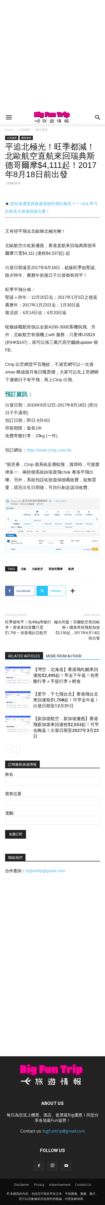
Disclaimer (21, 1184)
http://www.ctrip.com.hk (49, 450)
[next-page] (16, 749)
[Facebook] (39, 1166)
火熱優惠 (24, 130)
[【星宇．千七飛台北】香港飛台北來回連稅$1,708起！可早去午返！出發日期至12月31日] (18, 700)
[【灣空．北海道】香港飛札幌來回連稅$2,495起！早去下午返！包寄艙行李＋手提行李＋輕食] (18, 675)
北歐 (23, 569)
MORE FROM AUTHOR (64, 656)
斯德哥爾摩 (56, 569)
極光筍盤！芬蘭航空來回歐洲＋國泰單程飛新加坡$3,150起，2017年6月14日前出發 (77, 630)
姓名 (9, 774)
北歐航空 (37, 569)
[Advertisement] (52, 55)
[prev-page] (8, 749)
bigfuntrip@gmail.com (45, 871)
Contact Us (83, 1184)
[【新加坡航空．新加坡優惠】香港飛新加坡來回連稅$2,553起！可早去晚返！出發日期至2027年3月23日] (18, 724)
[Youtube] (66, 1166)
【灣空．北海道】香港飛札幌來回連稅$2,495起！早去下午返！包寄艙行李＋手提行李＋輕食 (66, 675)
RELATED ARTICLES (24, 656)
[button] (9, 117)
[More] (72, 591)
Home (9, 130)
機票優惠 (41, 130)
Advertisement (59, 1184)
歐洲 (71, 569)
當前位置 (13, 794)
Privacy (39, 1184)
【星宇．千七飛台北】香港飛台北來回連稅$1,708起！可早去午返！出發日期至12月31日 (66, 699)
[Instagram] (52, 1166)
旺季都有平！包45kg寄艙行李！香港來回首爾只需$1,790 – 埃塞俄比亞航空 (28, 627)
